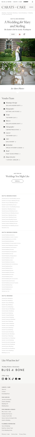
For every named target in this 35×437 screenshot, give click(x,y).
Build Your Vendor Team (7, 428)
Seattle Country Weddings (8, 325)
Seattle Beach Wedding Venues (9, 215)
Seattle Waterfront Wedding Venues (10, 225)
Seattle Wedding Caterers (8, 257)
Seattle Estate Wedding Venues (9, 204)
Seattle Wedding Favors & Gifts (9, 239)
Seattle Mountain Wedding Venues (10, 221)
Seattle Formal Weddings (7, 306)
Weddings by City (6, 352)
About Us (4, 389)
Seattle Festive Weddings (8, 350)
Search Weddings (6, 426)
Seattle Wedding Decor (7, 268)
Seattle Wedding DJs (6, 289)
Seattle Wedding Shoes (7, 276)
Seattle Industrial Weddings (8, 308)
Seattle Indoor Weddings (7, 321)
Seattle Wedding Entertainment (9, 247)
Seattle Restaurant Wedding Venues (10, 213)
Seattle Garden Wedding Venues (9, 219)
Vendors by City (5, 291)
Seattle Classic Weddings (8, 302)
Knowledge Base (6, 393)
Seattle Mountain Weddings (8, 333)
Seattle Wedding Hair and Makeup (10, 264)
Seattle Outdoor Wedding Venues (9, 223)
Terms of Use (14, 434)
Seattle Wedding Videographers (9, 255)
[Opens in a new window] (6, 1)
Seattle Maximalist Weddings (8, 342)
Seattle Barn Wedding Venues (9, 208)
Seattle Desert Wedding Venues (9, 217)
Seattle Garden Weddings (8, 331)
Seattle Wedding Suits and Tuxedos (10, 282)
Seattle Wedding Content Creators (10, 237)
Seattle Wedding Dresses (8, 274)
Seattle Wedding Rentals (7, 270)
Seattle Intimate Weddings (8, 317)
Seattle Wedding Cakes (7, 260)
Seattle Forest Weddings (7, 329)
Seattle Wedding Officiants (8, 272)
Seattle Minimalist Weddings (8, 344)
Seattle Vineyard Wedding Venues (10, 202)
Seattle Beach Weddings (7, 335)
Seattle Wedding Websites (8, 241)
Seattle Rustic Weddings (7, 313)
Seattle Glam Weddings (7, 300)
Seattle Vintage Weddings (8, 315)
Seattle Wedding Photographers (9, 251)
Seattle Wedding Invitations (8, 262)
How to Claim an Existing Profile (9, 418)
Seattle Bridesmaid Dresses (8, 280)
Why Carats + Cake (6, 411)
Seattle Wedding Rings (7, 284)
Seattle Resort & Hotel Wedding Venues (11, 198)
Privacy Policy (22, 434)
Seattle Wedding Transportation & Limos (11, 243)
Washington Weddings (12, 12)
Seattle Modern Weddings (8, 310)
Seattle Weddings (23, 12)
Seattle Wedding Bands (7, 287)
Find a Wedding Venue (7, 430)
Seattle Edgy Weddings (7, 304)
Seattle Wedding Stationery (8, 235)
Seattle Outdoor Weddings (8, 323)
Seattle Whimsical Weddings (8, 348)
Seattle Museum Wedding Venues (9, 211)
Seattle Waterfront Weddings (8, 338)
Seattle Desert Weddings (7, 327)
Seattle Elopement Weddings (8, 319)
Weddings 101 (5, 403)
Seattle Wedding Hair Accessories (10, 278)
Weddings (4, 12)
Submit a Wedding (6, 401)
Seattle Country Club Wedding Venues (11, 206)
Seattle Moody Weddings (7, 346)
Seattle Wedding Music (7, 266)
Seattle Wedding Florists (7, 253)
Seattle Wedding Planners (8, 249)
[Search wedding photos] (26, 1)
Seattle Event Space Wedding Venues (10, 200)
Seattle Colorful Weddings (8, 340)
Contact (4, 391)
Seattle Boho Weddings (7, 298)
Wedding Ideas (5, 405)
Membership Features (7, 413)
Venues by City (5, 227)
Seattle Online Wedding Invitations (10, 245)
